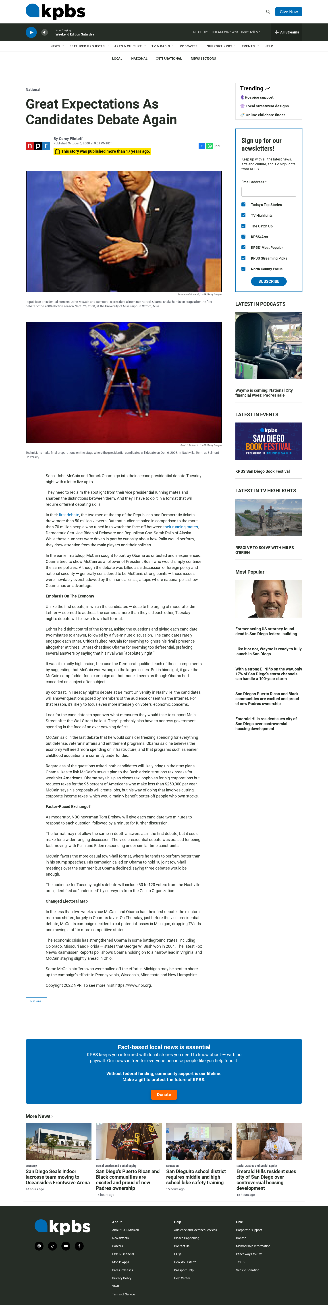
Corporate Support (249, 1230)
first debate (69, 514)
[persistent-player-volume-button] (44, 32)
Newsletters (120, 1238)
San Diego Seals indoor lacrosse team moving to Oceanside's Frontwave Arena (58, 1177)
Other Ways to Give (249, 1254)
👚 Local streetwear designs (264, 106)
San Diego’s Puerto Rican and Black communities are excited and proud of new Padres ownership (267, 698)
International (169, 58)
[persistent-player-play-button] (31, 32)
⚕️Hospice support (257, 97)
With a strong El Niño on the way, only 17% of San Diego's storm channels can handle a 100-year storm (268, 674)
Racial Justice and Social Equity (116, 1166)
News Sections (203, 58)
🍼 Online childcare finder (262, 115)
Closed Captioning (186, 1238)
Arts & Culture (128, 46)
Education (172, 1166)
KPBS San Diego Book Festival (262, 471)
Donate (164, 1094)
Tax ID (240, 1262)
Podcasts (188, 46)
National (139, 58)
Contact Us (181, 1246)
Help (268, 46)
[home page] (55, 12)
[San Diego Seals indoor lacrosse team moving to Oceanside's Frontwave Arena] (58, 1141)
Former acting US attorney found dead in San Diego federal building (266, 631)
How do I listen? (185, 1262)
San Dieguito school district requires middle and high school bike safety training (196, 1177)
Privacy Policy (121, 1278)
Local (117, 58)
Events (248, 46)
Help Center (182, 1278)
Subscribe (268, 281)
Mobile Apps (120, 1262)
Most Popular (249, 572)
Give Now (289, 11)
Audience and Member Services (195, 1230)
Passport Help (184, 1270)
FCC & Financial (123, 1254)
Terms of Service (123, 1294)
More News (38, 1116)
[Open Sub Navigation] (63, 46)
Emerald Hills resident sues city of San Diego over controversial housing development (266, 723)
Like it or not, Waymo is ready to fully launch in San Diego (268, 651)
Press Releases (122, 1270)
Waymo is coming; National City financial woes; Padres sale (264, 393)
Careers (117, 1246)
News (55, 46)
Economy (31, 1166)
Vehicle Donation (247, 1270)
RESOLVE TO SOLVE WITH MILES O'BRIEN (264, 550)
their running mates (180, 526)
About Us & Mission (125, 1230)
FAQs (177, 1254)
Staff (115, 1286)
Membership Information (253, 1246)
